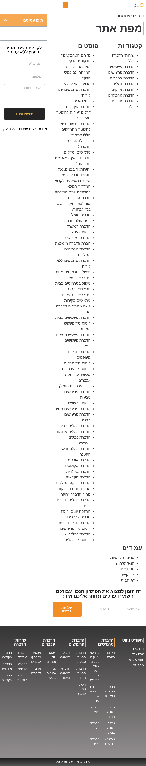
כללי (131, 61)
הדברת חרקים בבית (75, 523)
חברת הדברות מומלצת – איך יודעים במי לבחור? (74, 203)
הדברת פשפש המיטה (73, 335)
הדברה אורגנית (79, 460)
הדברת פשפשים (121, 67)
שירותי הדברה (123, 55)
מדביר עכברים (79, 517)
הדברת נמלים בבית (75, 426)
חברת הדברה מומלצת (73, 243)
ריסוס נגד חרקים (77, 363)
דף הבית (138, 15)
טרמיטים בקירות (77, 300)
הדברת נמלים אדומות (73, 431)
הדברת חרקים (123, 101)
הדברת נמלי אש (78, 534)
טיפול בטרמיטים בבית (73, 283)
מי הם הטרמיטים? (76, 55)
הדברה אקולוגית (78, 466)
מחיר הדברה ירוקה (75, 494)
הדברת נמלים (123, 84)
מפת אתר (127, 569)
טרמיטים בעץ (80, 278)
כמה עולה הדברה (76, 221)
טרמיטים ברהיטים (76, 295)
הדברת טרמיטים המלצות (109, 691)
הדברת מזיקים (123, 89)
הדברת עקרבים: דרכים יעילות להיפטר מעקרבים (73, 112)
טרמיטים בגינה (79, 289)
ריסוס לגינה (81, 232)
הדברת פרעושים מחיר (73, 409)
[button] (65, 5)
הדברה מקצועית (78, 238)
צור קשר (128, 575)
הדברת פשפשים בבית (73, 317)
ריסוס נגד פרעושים (75, 528)
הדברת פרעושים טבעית (80, 657)
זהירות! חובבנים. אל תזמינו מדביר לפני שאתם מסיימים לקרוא (73, 175)
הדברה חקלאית (78, 477)
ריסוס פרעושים (79, 403)
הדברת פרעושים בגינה (64, 673)
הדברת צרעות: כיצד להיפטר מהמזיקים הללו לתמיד (75, 129)
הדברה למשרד (79, 226)
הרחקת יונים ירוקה (76, 511)
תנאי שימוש (125, 563)
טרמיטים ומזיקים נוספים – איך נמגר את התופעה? (73, 158)
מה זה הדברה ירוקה (75, 488)
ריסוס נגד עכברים (76, 369)
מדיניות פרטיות (122, 557)
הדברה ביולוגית (78, 471)
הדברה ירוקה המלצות (73, 483)
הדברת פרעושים (121, 72)
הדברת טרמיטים (121, 95)
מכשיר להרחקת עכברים (35, 657)
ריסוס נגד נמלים (77, 540)
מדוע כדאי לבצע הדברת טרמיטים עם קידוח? (74, 89)
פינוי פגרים (82, 101)
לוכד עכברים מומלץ (75, 386)
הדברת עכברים (122, 78)
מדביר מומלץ (80, 215)
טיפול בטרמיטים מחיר (73, 272)
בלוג (131, 107)
